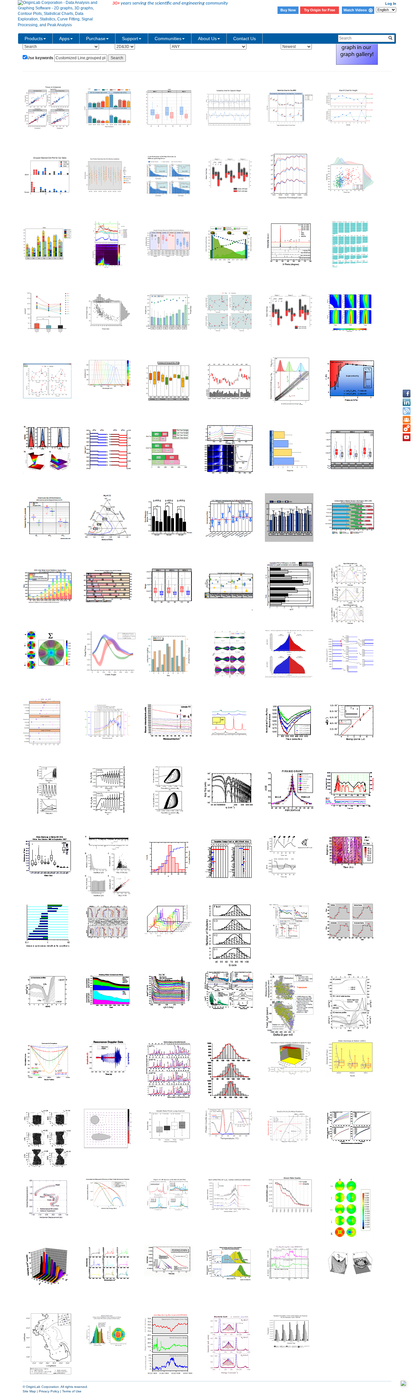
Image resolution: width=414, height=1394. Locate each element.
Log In (390, 4)
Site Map (29, 1391)
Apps (64, 38)
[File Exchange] (406, 428)
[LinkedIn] (406, 402)
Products (34, 38)
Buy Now (288, 10)
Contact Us (244, 38)
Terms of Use (72, 1391)
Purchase (95, 38)
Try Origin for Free (319, 10)
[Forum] (406, 420)
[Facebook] (406, 393)
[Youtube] (406, 437)
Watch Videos (356, 10)
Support (130, 38)
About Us (207, 38)
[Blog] (406, 411)
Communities (168, 38)
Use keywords (40, 58)
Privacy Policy (49, 1391)
